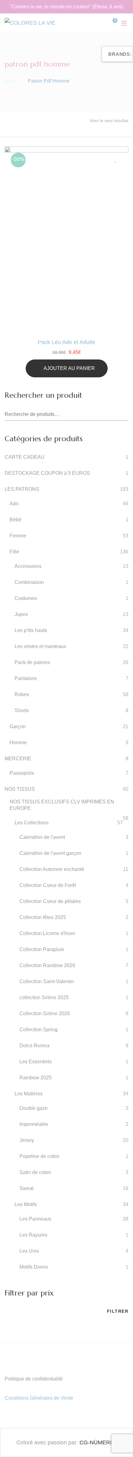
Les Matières (29, 1093)
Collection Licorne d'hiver (47, 933)
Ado (14, 503)
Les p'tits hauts (31, 630)
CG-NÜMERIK (97, 1442)
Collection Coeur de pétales (50, 901)
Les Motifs (26, 1204)
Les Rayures (33, 1234)
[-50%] (66, 151)
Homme (18, 742)
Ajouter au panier (69, 368)
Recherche (123, 414)
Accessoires (28, 566)
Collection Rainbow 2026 (47, 965)
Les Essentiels (35, 1061)
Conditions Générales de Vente (39, 1398)
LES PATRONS (22, 489)
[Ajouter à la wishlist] (116, 158)
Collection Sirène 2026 (44, 1013)
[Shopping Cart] (110, 23)
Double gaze (33, 1108)
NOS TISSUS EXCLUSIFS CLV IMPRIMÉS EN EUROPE (62, 805)
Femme (18, 535)
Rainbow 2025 (35, 1077)
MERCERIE (18, 758)
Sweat (26, 1188)
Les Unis (29, 1251)
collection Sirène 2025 (44, 997)
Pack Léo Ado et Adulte (66, 342)
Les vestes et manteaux (40, 646)
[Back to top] (116, 1440)
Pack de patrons (32, 662)
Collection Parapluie (41, 949)
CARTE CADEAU (25, 457)
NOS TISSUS (20, 789)
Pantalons (26, 678)
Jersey (26, 1140)
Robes (22, 694)
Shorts (22, 710)
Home (11, 81)
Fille (14, 551)
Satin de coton (35, 1172)
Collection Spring (38, 1029)
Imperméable (33, 1124)
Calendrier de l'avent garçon (50, 853)
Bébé (15, 519)
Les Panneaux (35, 1218)
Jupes (21, 614)
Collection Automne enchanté (51, 869)
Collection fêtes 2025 (42, 917)
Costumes (26, 598)
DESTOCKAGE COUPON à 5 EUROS (47, 473)
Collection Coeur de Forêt (47, 885)
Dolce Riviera (34, 1045)
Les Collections (32, 822)
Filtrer (117, 1311)
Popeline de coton (39, 1156)
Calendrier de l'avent (42, 837)
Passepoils (22, 773)
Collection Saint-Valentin (46, 981)
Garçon (18, 726)
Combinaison (29, 582)
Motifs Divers (33, 1267)
